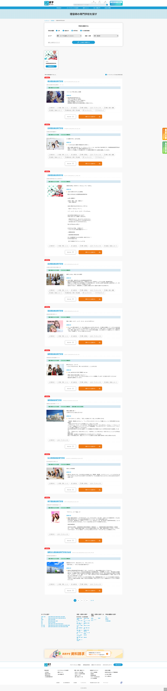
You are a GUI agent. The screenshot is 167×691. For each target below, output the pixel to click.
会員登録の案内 (93, 675)
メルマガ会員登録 (94, 678)
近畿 (42, 623)
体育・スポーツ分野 (79, 633)
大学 (106, 616)
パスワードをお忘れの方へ (95, 676)
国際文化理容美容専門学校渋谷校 (59, 552)
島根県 (52, 625)
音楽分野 (85, 634)
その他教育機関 (107, 621)
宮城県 (57, 616)
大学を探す (47, 672)
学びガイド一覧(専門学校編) (80, 673)
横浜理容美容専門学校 (55, 81)
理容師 (92, 618)
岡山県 (54, 625)
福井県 (54, 622)
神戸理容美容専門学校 (55, 501)
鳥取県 (49, 625)
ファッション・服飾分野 (87, 633)
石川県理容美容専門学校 (56, 458)
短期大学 (106, 618)
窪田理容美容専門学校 (55, 311)
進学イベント (60, 672)
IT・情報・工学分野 (79, 621)
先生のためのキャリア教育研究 (111, 672)
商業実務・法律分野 (87, 624)
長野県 (54, 619)
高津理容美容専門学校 (55, 264)
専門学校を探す (47, 675)
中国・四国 (43, 625)
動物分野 (85, 637)
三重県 (57, 621)
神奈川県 (64, 618)
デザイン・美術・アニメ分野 (79, 635)
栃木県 (52, 618)
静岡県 (49, 621)
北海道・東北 (43, 616)
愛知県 (52, 621)
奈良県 (59, 623)
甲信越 (42, 619)
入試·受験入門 (61, 674)
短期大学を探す (47, 673)
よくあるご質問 (108, 674)
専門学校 (106, 619)
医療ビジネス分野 (87, 625)
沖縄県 (67, 626)
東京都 (61, 618)
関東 (42, 618)
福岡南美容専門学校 (54, 400)
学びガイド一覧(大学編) (79, 672)
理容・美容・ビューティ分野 (79, 631)
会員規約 (92, 673)
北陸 (42, 622)
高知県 (69, 625)
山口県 (59, 625)
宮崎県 (61, 626)
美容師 (99, 618)
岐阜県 (54, 621)
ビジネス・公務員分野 (79, 626)
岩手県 (54, 616)
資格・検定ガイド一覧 (79, 676)
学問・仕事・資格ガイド (79, 670)
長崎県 (54, 626)
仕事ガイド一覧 (77, 675)
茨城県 (49, 618)
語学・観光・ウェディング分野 (79, 624)
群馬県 (54, 618)
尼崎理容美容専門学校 (55, 128)
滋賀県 (49, 623)
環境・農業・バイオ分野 (79, 640)
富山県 (49, 622)
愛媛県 (66, 625)
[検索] (107, 5)
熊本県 (57, 626)
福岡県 (49, 626)
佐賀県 (52, 626)
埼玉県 (57, 618)
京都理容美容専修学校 (55, 175)
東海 (42, 621)
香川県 (64, 625)
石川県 (52, 622)
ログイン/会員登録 (94, 672)
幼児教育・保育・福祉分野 (87, 631)
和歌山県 (61, 623)
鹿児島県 (64, 626)
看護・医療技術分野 (79, 628)
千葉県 (59, 618)
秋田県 (59, 616)
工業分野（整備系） (86, 619)
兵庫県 (57, 623)
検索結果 (52, 20)
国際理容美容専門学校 (55, 354)
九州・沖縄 (43, 626)
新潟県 (49, 619)
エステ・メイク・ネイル (94, 620)
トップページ (46, 20)
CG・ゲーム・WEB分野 (87, 621)
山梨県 (52, 619)
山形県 (61, 616)
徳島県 (61, 625)
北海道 (49, 616)
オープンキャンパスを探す (63, 670)
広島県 (57, 625)
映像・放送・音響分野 (79, 638)
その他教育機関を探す (49, 676)
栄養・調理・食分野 (87, 628)
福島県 (64, 616)
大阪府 (54, 623)
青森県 (52, 616)
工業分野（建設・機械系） (79, 619)
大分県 (59, 626)
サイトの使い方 (108, 676)
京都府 (52, 623)
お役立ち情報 (107, 670)
